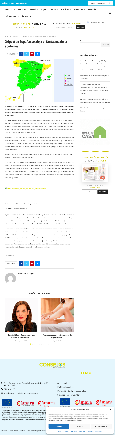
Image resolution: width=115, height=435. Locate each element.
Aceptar (59, 426)
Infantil (33, 9)
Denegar (80, 426)
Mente (53, 9)
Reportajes (10, 255)
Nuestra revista (21, 3)
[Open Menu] (110, 13)
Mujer (43, 9)
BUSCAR (80, 27)
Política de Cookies (63, 431)
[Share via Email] (37, 54)
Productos (78, 9)
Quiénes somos (8, 3)
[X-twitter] (86, 373)
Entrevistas (27, 16)
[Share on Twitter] (26, 54)
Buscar (82, 40)
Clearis (43, 431)
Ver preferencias (101, 426)
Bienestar (8, 9)
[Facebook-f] (82, 373)
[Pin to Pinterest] (32, 54)
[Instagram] (90, 373)
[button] (110, 409)
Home (6, 36)
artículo (15, 36)
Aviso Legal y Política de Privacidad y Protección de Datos (86, 431)
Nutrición (65, 9)
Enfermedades (10, 16)
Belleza (21, 9)
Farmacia (92, 9)
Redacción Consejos (26, 274)
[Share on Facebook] (21, 54)
